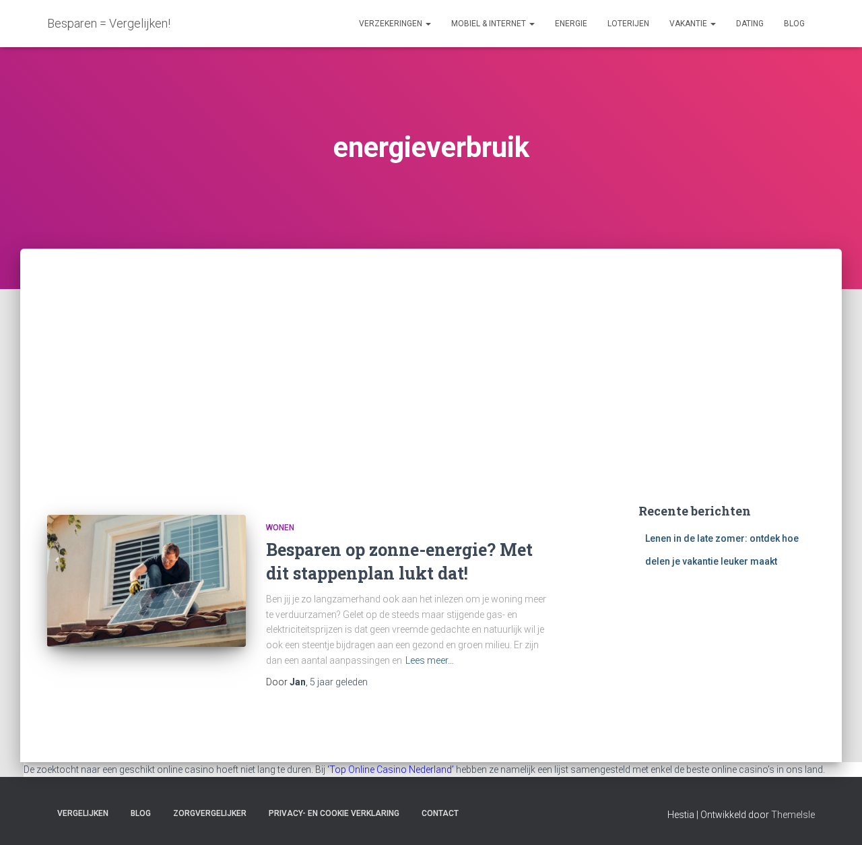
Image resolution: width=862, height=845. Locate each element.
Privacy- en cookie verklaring (334, 813)
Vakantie (689, 23)
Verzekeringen (391, 23)
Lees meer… (429, 660)
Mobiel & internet (489, 23)
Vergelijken (82, 813)
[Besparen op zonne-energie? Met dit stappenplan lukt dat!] (146, 581)
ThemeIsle (793, 814)
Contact (440, 813)
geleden (339, 682)
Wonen (280, 527)
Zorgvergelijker (209, 813)
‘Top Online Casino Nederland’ (390, 769)
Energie (571, 23)
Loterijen (628, 23)
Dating (750, 23)
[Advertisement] (431, 349)
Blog (794, 23)
